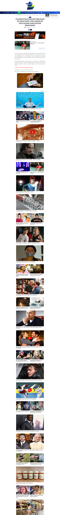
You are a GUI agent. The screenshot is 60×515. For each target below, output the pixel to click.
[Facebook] (29, 30)
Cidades (22, 12)
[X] (31, 30)
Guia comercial (38, 12)
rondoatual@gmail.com (28, 27)
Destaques (8, 12)
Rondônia (16, 12)
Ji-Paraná (12, 12)
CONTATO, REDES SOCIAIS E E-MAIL (30, 12)
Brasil (19, 12)
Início (4, 12)
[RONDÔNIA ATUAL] (30, 6)
